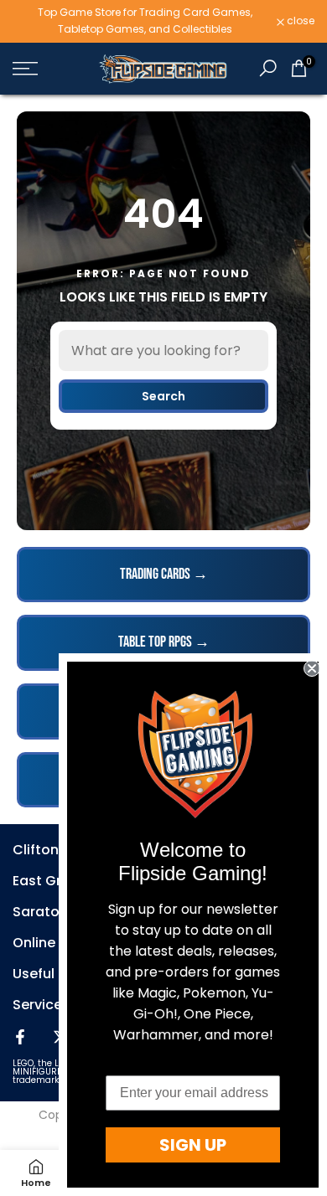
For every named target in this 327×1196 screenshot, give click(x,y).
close (299, 21)
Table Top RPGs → (164, 642)
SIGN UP (192, 1145)
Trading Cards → (164, 574)
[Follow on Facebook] (20, 1037)
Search (163, 396)
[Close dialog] (312, 668)
